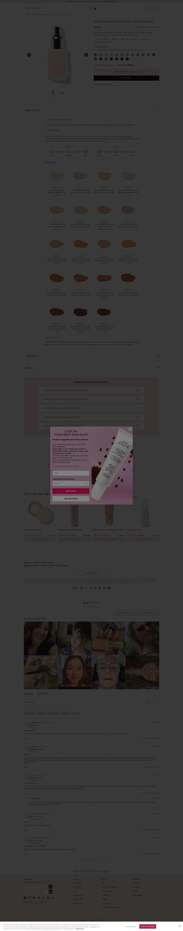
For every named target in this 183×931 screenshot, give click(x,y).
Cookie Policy (79, 929)
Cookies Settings (130, 926)
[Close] (179, 926)
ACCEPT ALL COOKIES (147, 926)
